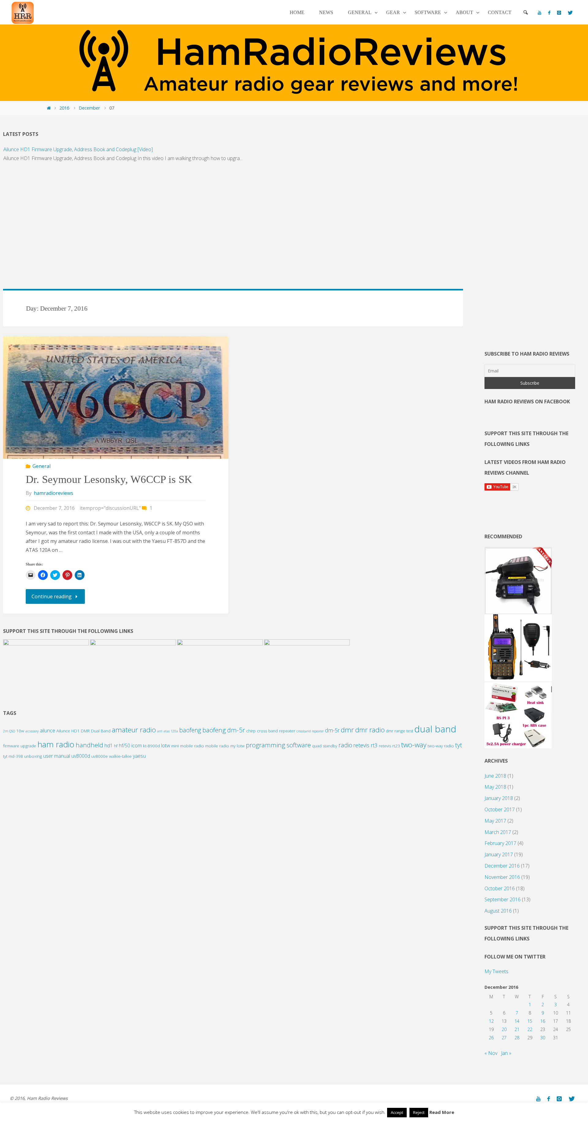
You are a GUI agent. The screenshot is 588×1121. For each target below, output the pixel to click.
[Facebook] (549, 12)
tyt (458, 745)
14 (516, 1021)
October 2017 (499, 809)
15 (529, 1021)
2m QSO (9, 731)
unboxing (33, 756)
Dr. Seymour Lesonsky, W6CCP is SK (109, 479)
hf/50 (124, 745)
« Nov (490, 1053)
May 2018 (495, 786)
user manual (56, 756)
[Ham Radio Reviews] (23, 12)
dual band (435, 729)
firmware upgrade (19, 746)
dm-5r (332, 730)
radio (345, 745)
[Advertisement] (187, 229)
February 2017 (500, 843)
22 (529, 1029)
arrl (159, 731)
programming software (278, 745)
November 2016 (502, 877)
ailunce (47, 730)
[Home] (49, 108)
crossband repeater (310, 731)
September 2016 (502, 899)
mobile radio (217, 746)
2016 (64, 108)
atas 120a (171, 731)
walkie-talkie (120, 756)
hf (116, 746)
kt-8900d (151, 746)
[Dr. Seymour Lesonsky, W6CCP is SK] (115, 420)
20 (504, 1029)
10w (20, 731)
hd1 (108, 745)
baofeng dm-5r (223, 730)
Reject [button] (418, 1112)
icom (136, 745)
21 (516, 1029)
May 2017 (495, 820)
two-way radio (441, 746)
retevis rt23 (389, 746)
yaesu (139, 756)
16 (542, 1021)
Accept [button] (397, 1112)
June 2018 (495, 775)
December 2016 (502, 865)
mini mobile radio (187, 746)
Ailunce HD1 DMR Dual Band (83, 731)
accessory (32, 731)
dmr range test (399, 731)
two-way (413, 744)
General (41, 466)
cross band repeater (276, 731)
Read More (441, 1112)
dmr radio (370, 729)
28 (516, 1038)
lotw (165, 745)
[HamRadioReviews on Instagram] (559, 12)
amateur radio (134, 729)
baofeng (190, 730)
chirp (251, 731)
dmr (347, 729)
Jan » (506, 1053)
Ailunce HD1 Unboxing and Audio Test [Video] (53, 174)
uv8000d (80, 756)
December (89, 108)
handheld (89, 745)
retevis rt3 (365, 745)
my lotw (237, 746)
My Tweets (496, 971)
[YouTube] (539, 12)
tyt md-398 (13, 756)
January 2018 (498, 798)
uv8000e (99, 756)
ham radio (55, 744)
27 (504, 1038)
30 (542, 1038)
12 (491, 1021)
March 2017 (497, 832)
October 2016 (499, 888)
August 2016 (498, 910)
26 (491, 1038)
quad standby (324, 746)
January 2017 (498, 854)
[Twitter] (570, 12)
